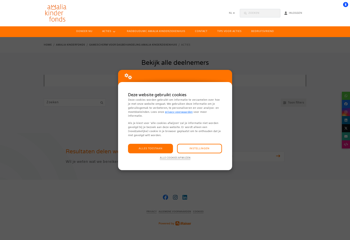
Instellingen (199, 148)
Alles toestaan (150, 148)
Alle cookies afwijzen (175, 158)
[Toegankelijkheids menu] (345, 4)
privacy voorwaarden (179, 112)
